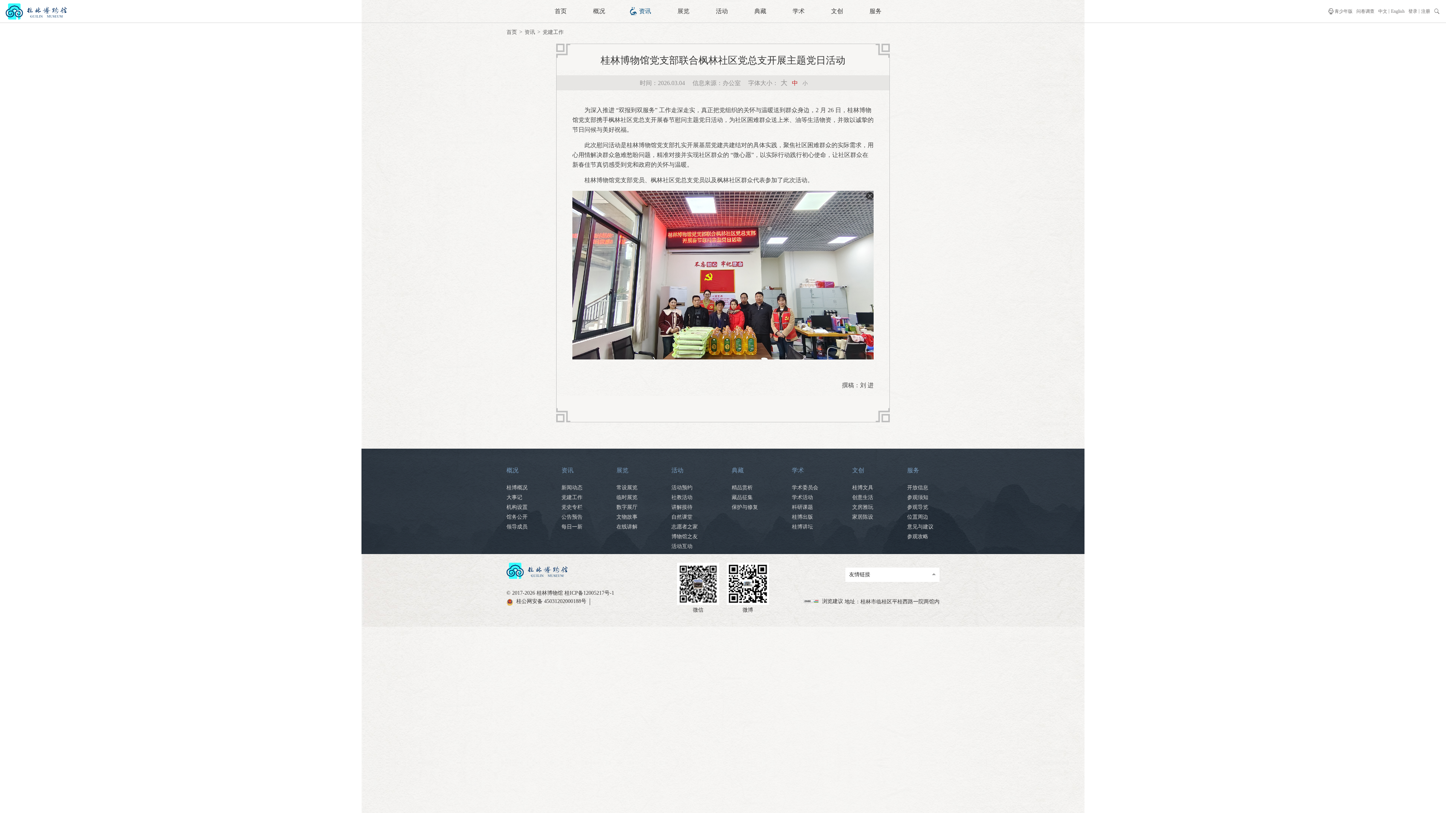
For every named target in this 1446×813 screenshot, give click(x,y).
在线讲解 (627, 527)
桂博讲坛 (802, 527)
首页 (561, 11)
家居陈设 (862, 517)
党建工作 (553, 32)
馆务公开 (517, 517)
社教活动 (681, 497)
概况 (599, 11)
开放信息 (917, 487)
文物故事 (627, 517)
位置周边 (917, 517)
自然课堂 (681, 517)
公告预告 (572, 517)
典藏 (760, 11)
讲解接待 (681, 507)
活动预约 (681, 487)
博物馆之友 (684, 536)
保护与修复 (745, 507)
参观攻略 (917, 536)
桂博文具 (862, 487)
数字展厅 (627, 507)
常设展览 (627, 487)
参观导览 (917, 507)
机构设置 (517, 507)
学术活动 (802, 497)
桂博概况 (517, 487)
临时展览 (627, 497)
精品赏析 (742, 487)
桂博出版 (802, 517)
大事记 (514, 497)
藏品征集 (742, 497)
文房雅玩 (862, 507)
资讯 (645, 11)
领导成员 (517, 527)
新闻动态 (572, 487)
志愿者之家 (684, 527)
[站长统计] (812, 601)
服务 (875, 11)
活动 (722, 11)
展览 (683, 11)
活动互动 (681, 546)
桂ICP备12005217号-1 (589, 593)
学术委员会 (805, 487)
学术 (799, 11)
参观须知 (917, 497)
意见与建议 (920, 527)
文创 (837, 11)
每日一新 (572, 527)
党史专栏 (572, 507)
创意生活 (862, 497)
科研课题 (802, 507)
